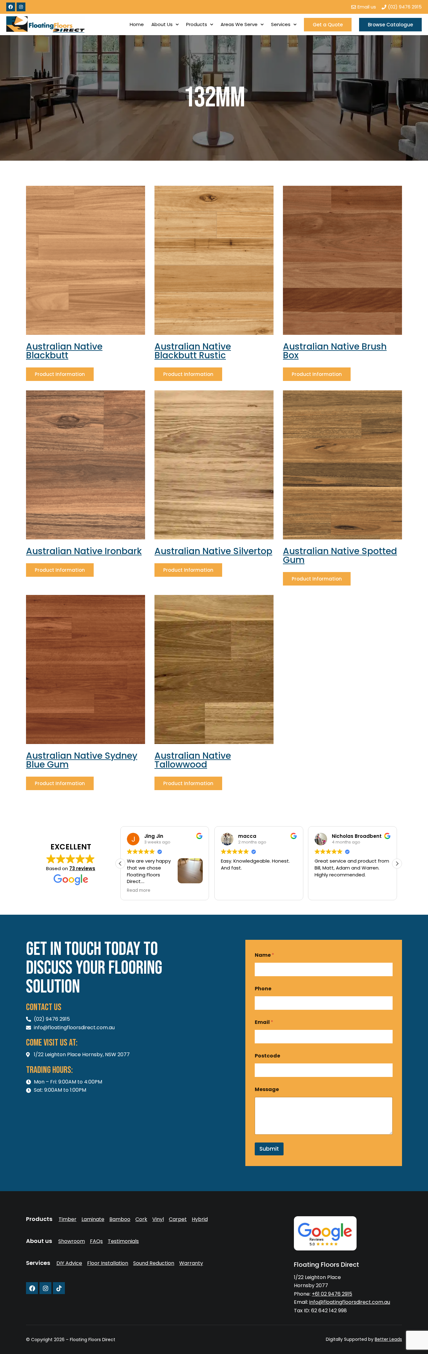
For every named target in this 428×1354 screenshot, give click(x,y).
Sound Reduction (153, 1263)
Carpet (178, 1219)
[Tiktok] (59, 1288)
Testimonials (123, 1241)
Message (267, 1089)
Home (137, 24)
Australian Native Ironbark (84, 551)
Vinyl (158, 1219)
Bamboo (119, 1219)
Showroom (71, 1241)
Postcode (267, 1056)
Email (264, 1022)
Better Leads (388, 1339)
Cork (141, 1219)
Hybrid (200, 1219)
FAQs (96, 1241)
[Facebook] (10, 7)
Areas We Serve (239, 24)
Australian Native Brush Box (335, 350)
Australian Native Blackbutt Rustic (192, 350)
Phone (263, 989)
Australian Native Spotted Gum (340, 555)
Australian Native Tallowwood (192, 760)
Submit (269, 1149)
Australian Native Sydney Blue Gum (81, 760)
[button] (397, 863)
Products (196, 24)
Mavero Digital (332, 1344)
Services (280, 24)
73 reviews (82, 868)
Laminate (92, 1219)
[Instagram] (21, 7)
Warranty (191, 1263)
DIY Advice (69, 1263)
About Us (162, 24)
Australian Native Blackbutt (64, 350)
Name (264, 955)
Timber (67, 1219)
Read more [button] (326, 890)
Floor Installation (107, 1263)
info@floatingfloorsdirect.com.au (349, 1302)
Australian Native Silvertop (213, 551)
